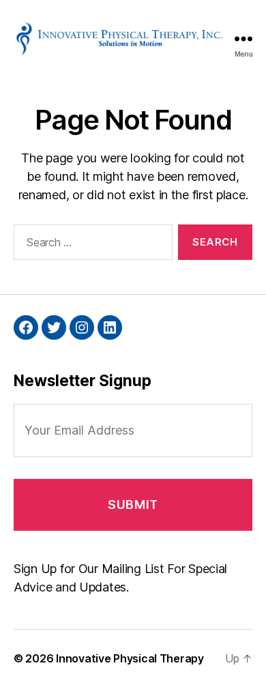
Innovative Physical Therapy (130, 658)
